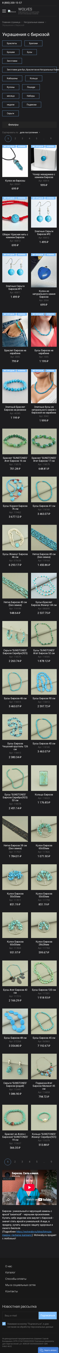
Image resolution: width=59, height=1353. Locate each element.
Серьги (10, 113)
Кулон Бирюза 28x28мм (44, 943)
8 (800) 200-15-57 (12, 2)
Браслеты (12, 43)
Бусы (29, 52)
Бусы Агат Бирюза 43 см (15, 991)
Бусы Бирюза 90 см (44, 698)
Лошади (31, 87)
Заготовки (12, 61)
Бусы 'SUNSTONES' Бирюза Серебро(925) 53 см (15, 797)
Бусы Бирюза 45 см (44, 1037)
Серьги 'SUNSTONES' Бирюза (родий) (15, 1084)
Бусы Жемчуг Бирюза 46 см (15, 555)
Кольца (34, 78)
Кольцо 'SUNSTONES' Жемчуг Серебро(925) (43, 1135)
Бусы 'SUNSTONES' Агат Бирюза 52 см (44, 652)
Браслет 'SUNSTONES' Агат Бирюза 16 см (15, 459)
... (43, 138)
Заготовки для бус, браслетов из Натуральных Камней (32, 69)
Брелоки (33, 43)
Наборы (31, 96)
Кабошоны (12, 78)
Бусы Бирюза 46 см (15, 698)
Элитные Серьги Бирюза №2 (43, 233)
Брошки (11, 52)
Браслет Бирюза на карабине (15, 352)
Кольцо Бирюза (44, 794)
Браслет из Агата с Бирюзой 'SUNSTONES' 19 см (15, 1137)
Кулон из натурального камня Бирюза (44, 294)
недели (10, 104)
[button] (48, 1350)
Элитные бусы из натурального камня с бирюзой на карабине (44, 409)
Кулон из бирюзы (15, 180)
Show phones (24, 3)
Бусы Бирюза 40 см (44, 743)
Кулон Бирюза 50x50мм (15, 895)
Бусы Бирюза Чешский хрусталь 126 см (15, 746)
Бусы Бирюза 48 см (15, 1037)
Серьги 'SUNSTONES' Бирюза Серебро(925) (15, 652)
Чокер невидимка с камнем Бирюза (44, 176)
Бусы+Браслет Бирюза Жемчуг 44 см (44, 604)
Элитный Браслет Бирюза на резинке (15, 408)
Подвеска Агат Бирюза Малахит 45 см (44, 1086)
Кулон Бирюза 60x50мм (44, 847)
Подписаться (47, 1315)
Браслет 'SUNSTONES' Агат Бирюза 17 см (44, 459)
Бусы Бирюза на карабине (43, 352)
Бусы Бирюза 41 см (44, 506)
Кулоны (11, 87)
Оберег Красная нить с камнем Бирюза (15, 236)
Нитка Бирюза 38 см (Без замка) (15, 847)
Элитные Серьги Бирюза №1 (15, 287)
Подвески (31, 104)
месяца (11, 96)
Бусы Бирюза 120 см (44, 989)
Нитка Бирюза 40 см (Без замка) (44, 555)
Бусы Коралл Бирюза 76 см (15, 507)
